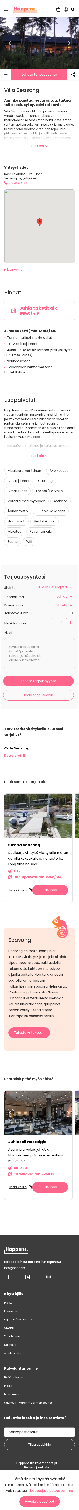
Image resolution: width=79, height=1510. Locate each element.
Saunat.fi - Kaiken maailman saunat (28, 1402)
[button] (6, 9)
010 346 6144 (18, 183)
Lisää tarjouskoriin (38, 695)
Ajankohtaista (13, 1353)
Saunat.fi (10, 1345)
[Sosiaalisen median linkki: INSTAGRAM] (48, 1278)
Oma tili (9, 1328)
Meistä (8, 1302)
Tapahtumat (12, 1336)
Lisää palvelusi (13, 1377)
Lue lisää (37, 146)
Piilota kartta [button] (13, 269)
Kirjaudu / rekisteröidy (18, 1319)
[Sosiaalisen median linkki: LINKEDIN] (27, 1278)
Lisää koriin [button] (18, 890)
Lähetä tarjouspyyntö (39, 74)
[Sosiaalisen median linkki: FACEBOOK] (6, 1278)
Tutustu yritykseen (29, 1032)
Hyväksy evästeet (39, 1501)
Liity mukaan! (12, 1394)
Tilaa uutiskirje (39, 1444)
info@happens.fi (16, 1268)
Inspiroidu (10, 1311)
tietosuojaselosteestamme (51, 1490)
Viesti (8, 633)
